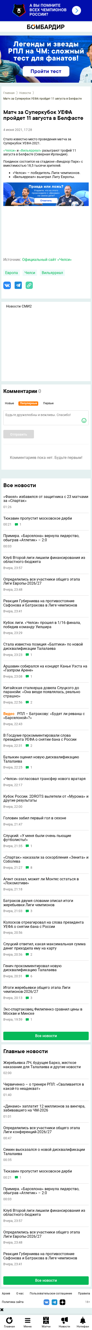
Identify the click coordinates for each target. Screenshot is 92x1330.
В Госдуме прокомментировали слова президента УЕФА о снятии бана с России (39, 737)
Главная (9, 93)
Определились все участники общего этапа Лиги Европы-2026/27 (41, 1234)
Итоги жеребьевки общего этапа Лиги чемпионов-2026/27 (36, 990)
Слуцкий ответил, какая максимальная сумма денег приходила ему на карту (44, 946)
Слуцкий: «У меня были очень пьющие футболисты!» (37, 838)
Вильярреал (52, 273)
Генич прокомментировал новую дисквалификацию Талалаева (32, 968)
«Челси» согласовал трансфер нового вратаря (44, 779)
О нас (20, 1293)
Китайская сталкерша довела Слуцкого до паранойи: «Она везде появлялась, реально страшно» (41, 692)
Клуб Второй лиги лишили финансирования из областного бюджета (44, 1213)
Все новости (46, 1280)
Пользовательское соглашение (51, 1293)
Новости (25, 93)
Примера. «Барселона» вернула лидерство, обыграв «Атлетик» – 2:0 (41, 1191)
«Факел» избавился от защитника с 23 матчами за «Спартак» (45, 499)
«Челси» (9, 150)
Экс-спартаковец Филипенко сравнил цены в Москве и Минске (42, 1011)
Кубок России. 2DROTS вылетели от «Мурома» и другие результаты (45, 798)
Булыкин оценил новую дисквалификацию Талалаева (41, 759)
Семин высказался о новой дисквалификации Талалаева (44, 1152)
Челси (30, 273)
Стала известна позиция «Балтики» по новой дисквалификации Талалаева (43, 646)
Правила (84, 1293)
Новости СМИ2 (19, 306)
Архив (6, 1293)
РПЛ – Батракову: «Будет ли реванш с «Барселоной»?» (44, 716)
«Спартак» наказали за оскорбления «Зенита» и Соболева (45, 859)
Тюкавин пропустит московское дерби (37, 1171)
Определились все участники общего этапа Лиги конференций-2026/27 (41, 1130)
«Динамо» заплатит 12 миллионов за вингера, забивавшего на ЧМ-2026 (44, 1108)
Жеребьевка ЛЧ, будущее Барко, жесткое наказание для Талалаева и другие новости (42, 1065)
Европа (11, 273)
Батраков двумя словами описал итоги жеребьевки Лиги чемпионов (38, 903)
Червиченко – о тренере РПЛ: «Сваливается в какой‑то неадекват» (43, 1086)
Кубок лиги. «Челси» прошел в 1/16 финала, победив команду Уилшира (42, 625)
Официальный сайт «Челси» (47, 259)
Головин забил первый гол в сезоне (34, 818)
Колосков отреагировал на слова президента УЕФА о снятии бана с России (43, 924)
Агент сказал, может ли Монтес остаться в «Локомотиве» (41, 881)
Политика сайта (13, 1302)
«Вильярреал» (30, 150)
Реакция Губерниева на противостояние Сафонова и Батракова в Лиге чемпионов (40, 1256)
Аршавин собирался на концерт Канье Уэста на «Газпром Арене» (45, 668)
